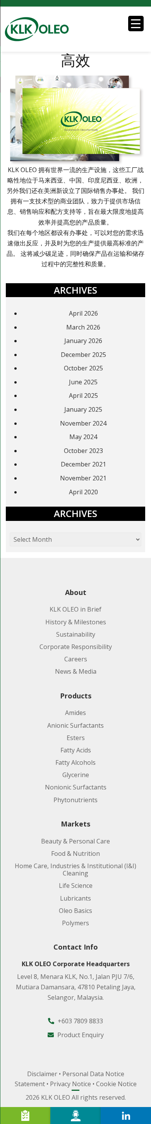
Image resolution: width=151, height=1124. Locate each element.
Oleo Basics (75, 910)
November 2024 (83, 423)
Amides (75, 712)
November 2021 (83, 478)
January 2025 (83, 409)
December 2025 (83, 354)
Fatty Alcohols (75, 762)
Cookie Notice (116, 1084)
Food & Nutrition (75, 853)
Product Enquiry (80, 1035)
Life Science (76, 885)
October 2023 (83, 450)
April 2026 (83, 313)
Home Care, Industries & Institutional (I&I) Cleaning (75, 869)
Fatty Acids (75, 750)
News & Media (75, 671)
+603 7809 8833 (79, 1021)
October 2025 (83, 368)
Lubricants (75, 898)
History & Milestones (75, 622)
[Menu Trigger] (136, 23)
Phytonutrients (75, 800)
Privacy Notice (70, 1084)
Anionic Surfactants (75, 725)
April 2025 (83, 395)
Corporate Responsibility (75, 646)
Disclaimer (42, 1074)
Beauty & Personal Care (75, 841)
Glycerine (75, 775)
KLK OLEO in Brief (75, 609)
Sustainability (75, 634)
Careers (75, 659)
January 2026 (83, 340)
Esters (76, 738)
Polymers (75, 923)
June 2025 (83, 382)
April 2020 (83, 492)
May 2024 (83, 437)
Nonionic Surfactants (75, 787)
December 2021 (83, 464)
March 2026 (83, 327)
